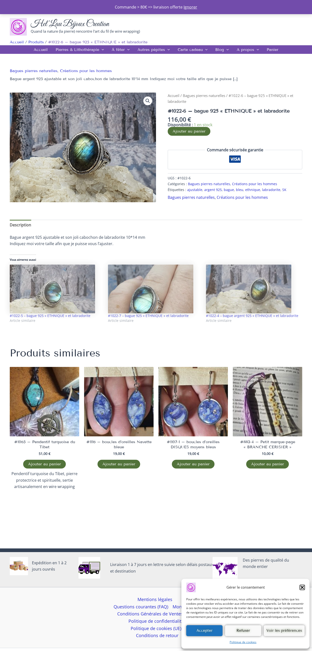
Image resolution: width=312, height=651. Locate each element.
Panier (272, 49)
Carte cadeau (190, 49)
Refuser (243, 630)
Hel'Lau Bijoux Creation (70, 24)
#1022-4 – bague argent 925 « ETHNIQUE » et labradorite (252, 315)
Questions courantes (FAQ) (141, 607)
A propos (245, 49)
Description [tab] (20, 225)
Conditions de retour (157, 635)
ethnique (252, 189)
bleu (239, 189)
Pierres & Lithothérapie (77, 49)
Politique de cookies (243, 642)
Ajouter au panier (189, 131)
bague (229, 189)
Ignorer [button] (190, 7)
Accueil (41, 49)
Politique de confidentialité (156, 621)
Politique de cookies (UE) (156, 628)
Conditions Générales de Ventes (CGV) (156, 614)
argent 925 (213, 189)
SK (284, 189)
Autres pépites (151, 49)
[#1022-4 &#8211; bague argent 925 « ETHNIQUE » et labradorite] (252, 289)
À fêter (118, 49)
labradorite (271, 189)
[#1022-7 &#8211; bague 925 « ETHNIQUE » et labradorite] (154, 289)
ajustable (194, 189)
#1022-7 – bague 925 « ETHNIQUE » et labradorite (148, 315)
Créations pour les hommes (86, 70)
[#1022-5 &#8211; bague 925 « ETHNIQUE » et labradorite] (56, 289)
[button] (302, 587)
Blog (219, 49)
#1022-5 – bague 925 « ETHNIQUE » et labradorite (50, 315)
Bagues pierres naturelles (34, 70)
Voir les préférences (284, 630)
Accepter (204, 630)
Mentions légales (154, 599)
